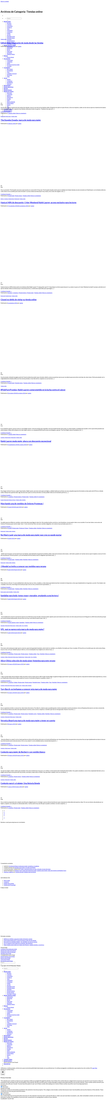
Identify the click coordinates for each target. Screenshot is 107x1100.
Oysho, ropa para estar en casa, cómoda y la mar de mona (35, 869)
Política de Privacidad (10, 885)
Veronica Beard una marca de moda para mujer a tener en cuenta (28, 720)
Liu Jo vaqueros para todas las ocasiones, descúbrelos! (18, 943)
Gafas (8, 1013)
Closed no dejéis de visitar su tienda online (19, 299)
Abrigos (2, 198)
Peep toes (9, 1001)
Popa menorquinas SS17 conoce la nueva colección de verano (20, 940)
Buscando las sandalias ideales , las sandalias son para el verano (20, 942)
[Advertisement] (53, 26)
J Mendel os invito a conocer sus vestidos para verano (23, 566)
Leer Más (94, 1068)
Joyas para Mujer (5, 959)
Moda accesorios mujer (13, 1014)
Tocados (9, 1016)
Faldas (6, 657)
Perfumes (9, 1025)
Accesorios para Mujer (7, 961)
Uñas (8, 1026)
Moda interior (8, 1040)
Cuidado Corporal (12, 1023)
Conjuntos (6, 198)
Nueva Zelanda (11, 1052)
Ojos (8, 1022)
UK (8, 106)
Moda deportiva (8, 1037)
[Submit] (1, 964)
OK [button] (91, 1068)
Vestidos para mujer (6, 953)
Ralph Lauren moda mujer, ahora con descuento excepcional (26, 441)
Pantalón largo (11, 38)
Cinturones (10, 1010)
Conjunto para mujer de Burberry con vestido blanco (23, 752)
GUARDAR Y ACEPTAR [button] (7, 1098)
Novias (6, 1038)
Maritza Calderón (8, 872)
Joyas (5, 1028)
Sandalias (11, 591)
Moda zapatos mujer (10, 45)
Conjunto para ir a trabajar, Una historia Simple (20, 783)
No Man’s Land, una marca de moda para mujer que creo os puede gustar (31, 535)
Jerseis (9, 985)
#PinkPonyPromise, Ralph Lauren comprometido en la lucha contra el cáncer (33, 390)
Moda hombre (8, 110)
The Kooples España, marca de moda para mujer (21, 120)
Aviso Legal (7, 880)
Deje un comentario (21, 113)
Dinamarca (10, 1047)
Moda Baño (7, 1035)
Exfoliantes (10, 1020)
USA (8, 1058)
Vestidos (9, 39)
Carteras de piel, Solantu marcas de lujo (25, 872)
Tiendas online (4, 39)
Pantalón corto (18, 685)
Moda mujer (3, 116)
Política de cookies (9, 883)
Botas (8, 1000)
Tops (23, 625)
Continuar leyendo (6, 111)
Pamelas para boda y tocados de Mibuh (24, 867)
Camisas (9, 974)
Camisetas (3, 625)
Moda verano (8, 116)
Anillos (9, 1029)
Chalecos (9, 977)
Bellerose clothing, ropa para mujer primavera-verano (18, 939)
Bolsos (6, 1006)
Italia (8, 1050)
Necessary (5, 1086)
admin (19, 46)
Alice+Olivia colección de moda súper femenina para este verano (28, 661)
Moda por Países (12, 499)
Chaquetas (10, 980)
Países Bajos (10, 103)
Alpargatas (10, 997)
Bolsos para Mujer (5, 958)
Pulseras (9, 1034)
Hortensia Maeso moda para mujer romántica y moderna (24, 866)
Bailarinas (9, 998)
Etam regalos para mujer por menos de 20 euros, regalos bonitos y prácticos (24, 945)
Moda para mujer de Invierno (8, 950)
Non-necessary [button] (5, 1092)
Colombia (9, 1044)
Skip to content (5, 1)
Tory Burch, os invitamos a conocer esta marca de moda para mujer (29, 689)
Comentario (40, 496)
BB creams (10, 1019)
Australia (9, 1043)
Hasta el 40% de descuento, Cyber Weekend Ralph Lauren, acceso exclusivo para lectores (38, 202)
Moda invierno (11, 41)
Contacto (6, 882)
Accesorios (7, 1009)
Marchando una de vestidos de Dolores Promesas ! (22, 503)
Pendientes (10, 1032)
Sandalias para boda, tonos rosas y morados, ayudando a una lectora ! (30, 595)
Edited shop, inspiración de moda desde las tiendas (22, 43)
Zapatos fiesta (11, 1004)
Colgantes (9, 1011)
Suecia (8, 105)
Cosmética (7, 1017)
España (2, 499)
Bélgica (9, 1046)
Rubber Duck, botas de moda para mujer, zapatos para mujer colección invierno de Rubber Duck (40, 870)
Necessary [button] (3, 1085)
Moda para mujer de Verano (8, 952)
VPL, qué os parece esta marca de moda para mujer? (22, 629)
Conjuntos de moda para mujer (9, 949)
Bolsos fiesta (10, 1007)
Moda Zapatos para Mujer (8, 956)
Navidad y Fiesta (11, 994)
